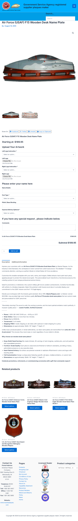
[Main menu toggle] (74, 6)
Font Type (5, 195)
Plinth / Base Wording (9, 202)
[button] (73, 33)
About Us (22, 483)
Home (21, 499)
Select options (9, 406)
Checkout (22, 472)
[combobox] (67, 468)
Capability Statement (25, 486)
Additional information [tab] (19, 262)
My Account (23, 474)
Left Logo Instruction (9, 151)
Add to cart (14, 251)
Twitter (24, 131)
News (21, 497)
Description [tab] (6, 262)
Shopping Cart (23, 470)
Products (22, 467)
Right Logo (5, 174)
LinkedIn (32, 131)
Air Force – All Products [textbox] (65, 468)
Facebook (15, 131)
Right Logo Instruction (10, 166)
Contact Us (22, 481)
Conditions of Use (25, 476)
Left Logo (5, 158)
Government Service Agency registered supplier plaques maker (44, 6)
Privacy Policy (23, 479)
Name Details (6, 188)
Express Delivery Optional (11, 209)
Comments (5, 223)
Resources (22, 488)
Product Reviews (24, 490)
